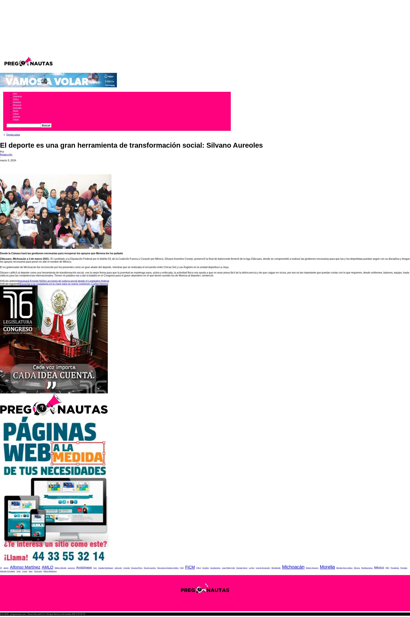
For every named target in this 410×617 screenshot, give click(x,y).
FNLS (198, 568)
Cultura (16, 114)
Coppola (126, 568)
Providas (403, 568)
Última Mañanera (50, 571)
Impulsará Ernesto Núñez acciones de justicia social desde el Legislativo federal (63, 281)
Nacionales (17, 108)
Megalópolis (276, 568)
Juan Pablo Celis (228, 568)
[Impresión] (51, 165)
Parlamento (17, 96)
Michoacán (17, 105)
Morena (357, 568)
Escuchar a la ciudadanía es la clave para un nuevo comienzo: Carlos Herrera (64, 283)
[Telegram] (63, 165)
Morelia (327, 566)
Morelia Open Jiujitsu (344, 568)
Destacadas (13, 134)
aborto (6, 568)
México (379, 567)
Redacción (6, 154)
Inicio (15, 93)
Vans (31, 571)
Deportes (16, 116)
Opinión (16, 119)
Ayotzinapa (84, 567)
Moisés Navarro (312, 568)
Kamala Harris (241, 568)
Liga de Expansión (263, 568)
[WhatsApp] (28, 165)
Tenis (18, 571)
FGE (182, 568)
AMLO (47, 567)
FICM (190, 567)
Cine (95, 568)
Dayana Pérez (136, 568)
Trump (24, 571)
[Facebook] (5, 165)
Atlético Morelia (60, 568)
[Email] (40, 165)
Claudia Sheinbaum (105, 568)
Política (16, 99)
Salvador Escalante (7, 571)
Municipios (17, 102)
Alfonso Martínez (25, 567)
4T (1, 568)
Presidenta (395, 568)
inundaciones (215, 568)
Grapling (205, 568)
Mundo (15, 111)
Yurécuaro (38, 571)
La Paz (251, 568)
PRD (387, 568)
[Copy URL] (74, 165)
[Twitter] (17, 165)
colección (118, 568)
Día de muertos (150, 568)
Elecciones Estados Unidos (168, 568)
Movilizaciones (367, 568)
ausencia (71, 568)
